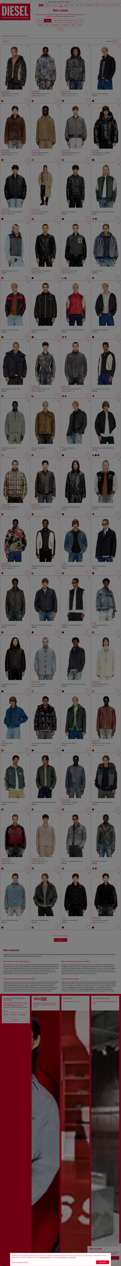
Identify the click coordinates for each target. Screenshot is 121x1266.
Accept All (102, 1262)
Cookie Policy (72, 1257)
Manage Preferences (45, 1257)
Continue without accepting (19, 1262)
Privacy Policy (62, 1257)
